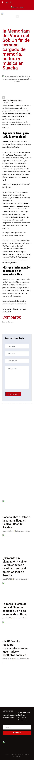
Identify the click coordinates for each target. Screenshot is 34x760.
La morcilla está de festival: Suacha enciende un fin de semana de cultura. (14, 609)
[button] (32, 13)
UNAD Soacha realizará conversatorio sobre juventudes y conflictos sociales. (15, 648)
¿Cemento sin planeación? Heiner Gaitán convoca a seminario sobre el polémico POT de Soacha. (14, 566)
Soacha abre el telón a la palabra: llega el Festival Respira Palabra (16, 522)
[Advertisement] (17, 475)
